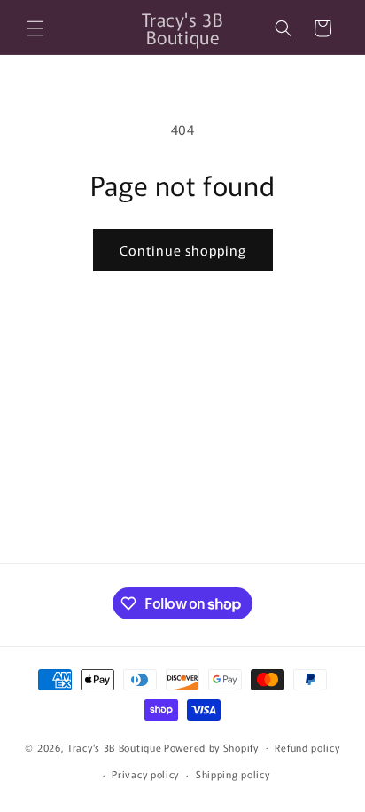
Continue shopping (183, 249)
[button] (35, 28)
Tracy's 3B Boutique (114, 746)
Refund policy (307, 747)
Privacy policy (145, 774)
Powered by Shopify (211, 746)
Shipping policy (233, 774)
